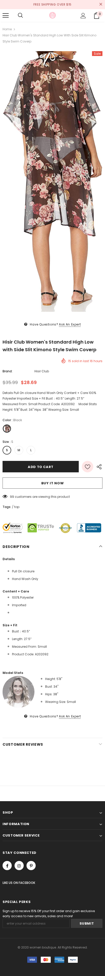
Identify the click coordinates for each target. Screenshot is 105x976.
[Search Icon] (20, 15)
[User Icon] (83, 15)
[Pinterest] (31, 865)
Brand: (7, 371)
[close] (100, 4)
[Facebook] (7, 865)
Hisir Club (41, 371)
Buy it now (52, 483)
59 (12, 496)
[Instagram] (19, 865)
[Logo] (52, 15)
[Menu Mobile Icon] (6, 15)
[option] (52, 181)
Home (7, 29)
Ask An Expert (70, 324)
